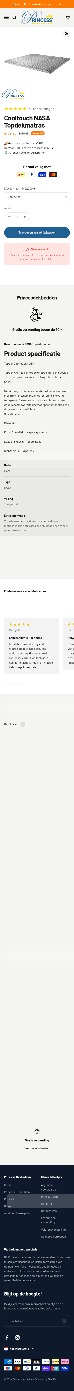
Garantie (46, 1203)
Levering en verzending (48, 1220)
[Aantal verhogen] (25, 217)
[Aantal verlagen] (9, 217)
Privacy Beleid (50, 1196)
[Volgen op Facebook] (7, 1337)
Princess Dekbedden (17, 1192)
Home (8, 1185)
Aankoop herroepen (16, 1213)
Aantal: (8, 208)
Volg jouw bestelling (53, 1229)
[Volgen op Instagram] (17, 1337)
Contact (9, 1199)
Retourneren (49, 1211)
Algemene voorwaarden (49, 1187)
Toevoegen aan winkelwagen (37, 232)
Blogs (7, 1206)
